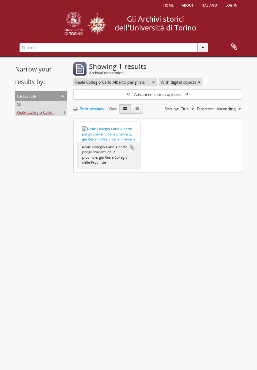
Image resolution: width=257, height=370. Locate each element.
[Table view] (137, 109)
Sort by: (172, 109)
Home (168, 4)
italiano (209, 4)
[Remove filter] (153, 82)
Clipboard (234, 47)
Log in (231, 4)
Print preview (91, 109)
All (18, 105)
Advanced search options (157, 94)
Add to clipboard (132, 148)
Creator (27, 95)
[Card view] (125, 109)
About (187, 4)
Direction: (206, 109)
